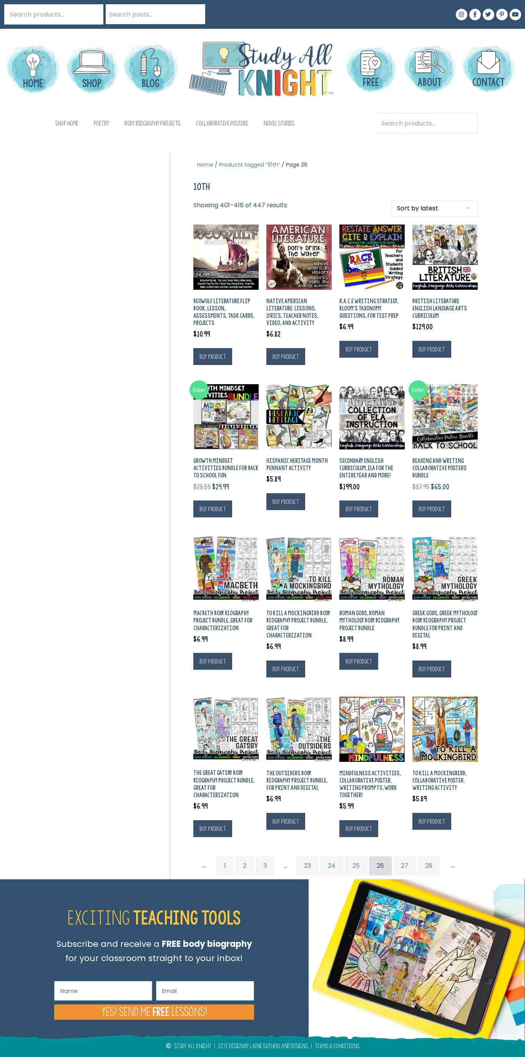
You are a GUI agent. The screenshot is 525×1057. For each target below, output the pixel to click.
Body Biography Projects (153, 123)
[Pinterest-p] (502, 14)
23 (307, 865)
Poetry (101, 123)
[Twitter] (488, 14)
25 (356, 865)
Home (205, 164)
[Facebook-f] (475, 14)
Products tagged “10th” (249, 164)
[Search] (195, 14)
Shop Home (66, 123)
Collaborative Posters (222, 123)
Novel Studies (279, 123)
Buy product (212, 356)
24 (332, 865)
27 (404, 865)
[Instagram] (461, 14)
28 (428, 865)
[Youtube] (515, 14)
